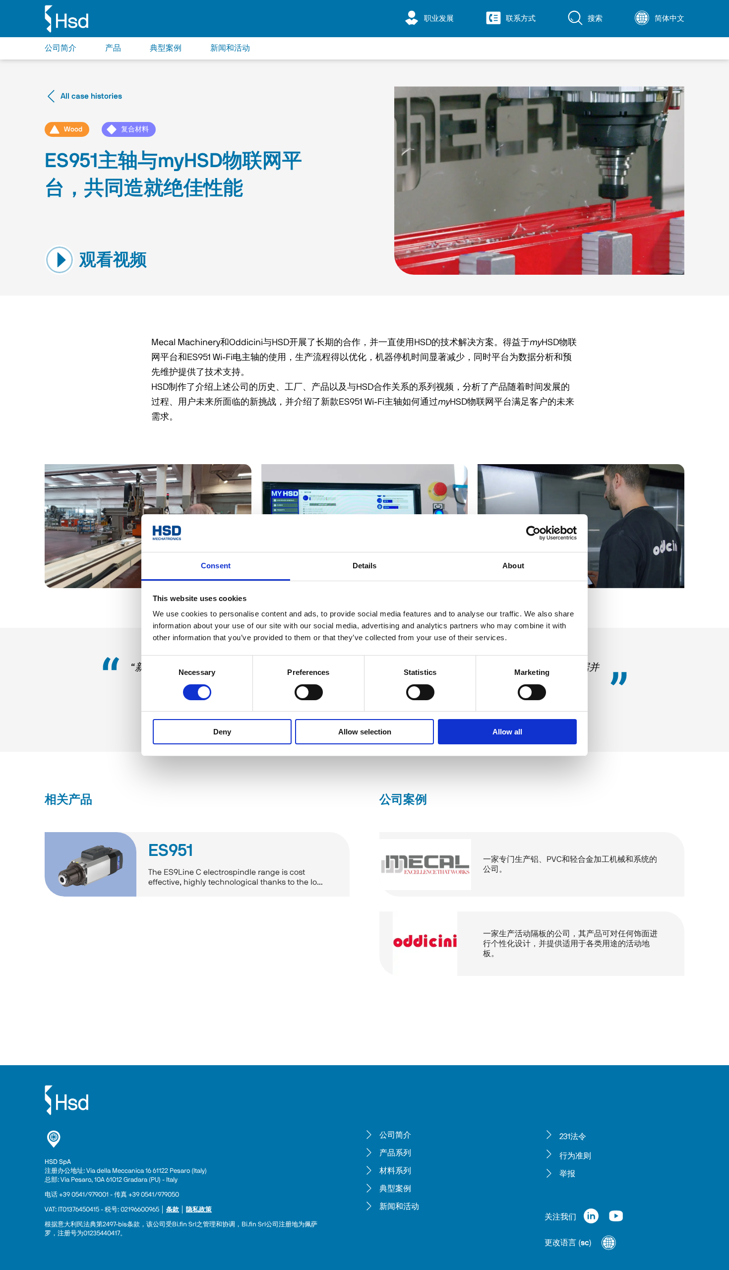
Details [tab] (365, 565)
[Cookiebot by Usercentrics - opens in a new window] (533, 533)
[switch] (309, 692)
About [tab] (513, 565)
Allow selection (364, 731)
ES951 (170, 851)
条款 (172, 1210)
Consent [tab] (216, 565)
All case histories (91, 96)
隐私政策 (199, 1210)
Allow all (507, 731)
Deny (222, 731)
